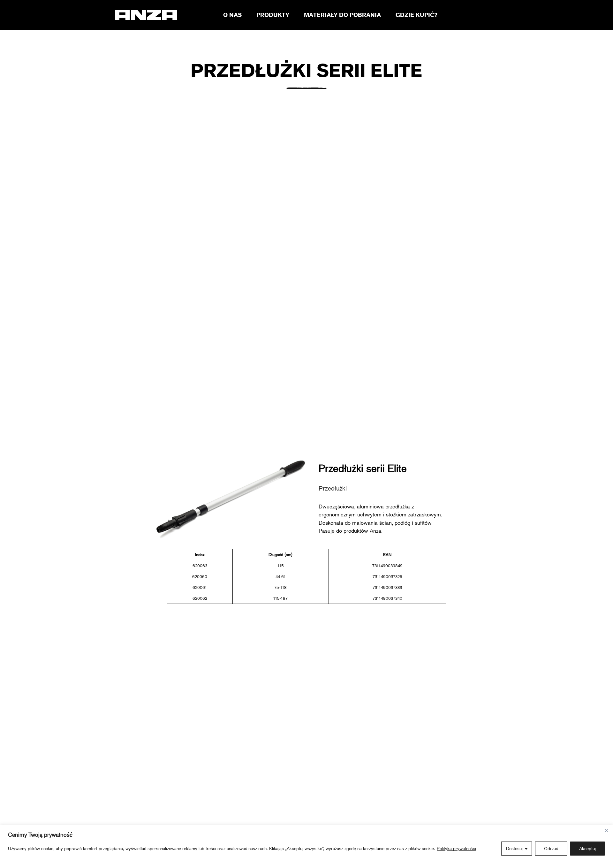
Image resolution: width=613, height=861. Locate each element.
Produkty (272, 14)
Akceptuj (587, 848)
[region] (306, 843)
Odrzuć (551, 848)
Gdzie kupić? (416, 14)
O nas (232, 14)
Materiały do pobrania (342, 14)
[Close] (606, 830)
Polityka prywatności (456, 848)
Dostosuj (514, 848)
